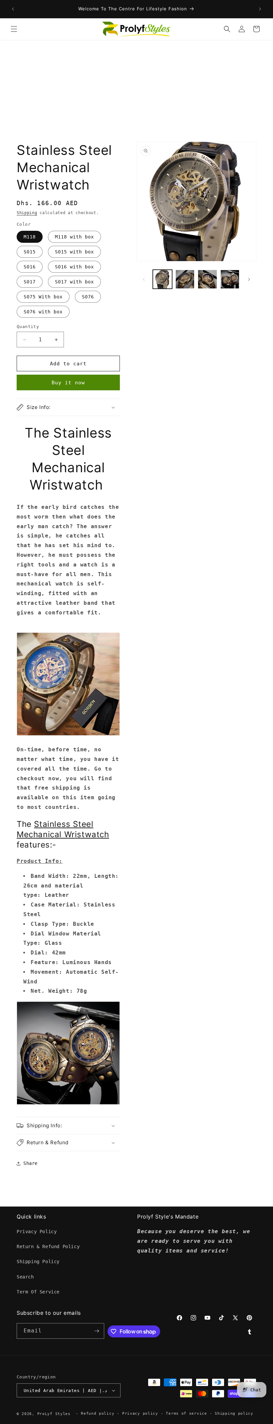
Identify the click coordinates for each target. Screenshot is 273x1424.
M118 (30, 236)
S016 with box (74, 266)
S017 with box (74, 281)
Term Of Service (38, 1291)
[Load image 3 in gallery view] (207, 279)
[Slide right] (249, 279)
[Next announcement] (260, 9)
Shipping (27, 212)
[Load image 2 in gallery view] (185, 279)
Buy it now (68, 383)
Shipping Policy (38, 1261)
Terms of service (186, 1413)
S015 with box (74, 251)
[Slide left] (143, 279)
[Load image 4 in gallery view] (230, 279)
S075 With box (43, 296)
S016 (30, 266)
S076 (88, 296)
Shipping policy (234, 1413)
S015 (30, 251)
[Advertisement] (136, 90)
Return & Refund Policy (48, 1246)
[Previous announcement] (13, 9)
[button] (14, 29)
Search (25, 1276)
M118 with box (74, 236)
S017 (30, 281)
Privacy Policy (37, 1231)
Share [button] (30, 1163)
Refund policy (97, 1413)
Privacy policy (140, 1413)
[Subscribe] (96, 1331)
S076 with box (43, 311)
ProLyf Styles (54, 1414)
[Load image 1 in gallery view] (162, 279)
